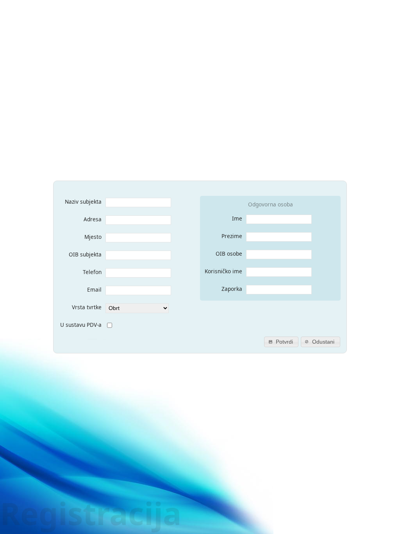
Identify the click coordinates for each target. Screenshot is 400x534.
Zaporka (231, 288)
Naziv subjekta (83, 201)
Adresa (93, 219)
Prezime (231, 236)
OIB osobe (229, 253)
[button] (281, 342)
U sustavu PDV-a (81, 324)
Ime (237, 218)
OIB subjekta (85, 254)
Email (94, 289)
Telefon (92, 272)
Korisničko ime (223, 271)
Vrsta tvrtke (87, 307)
